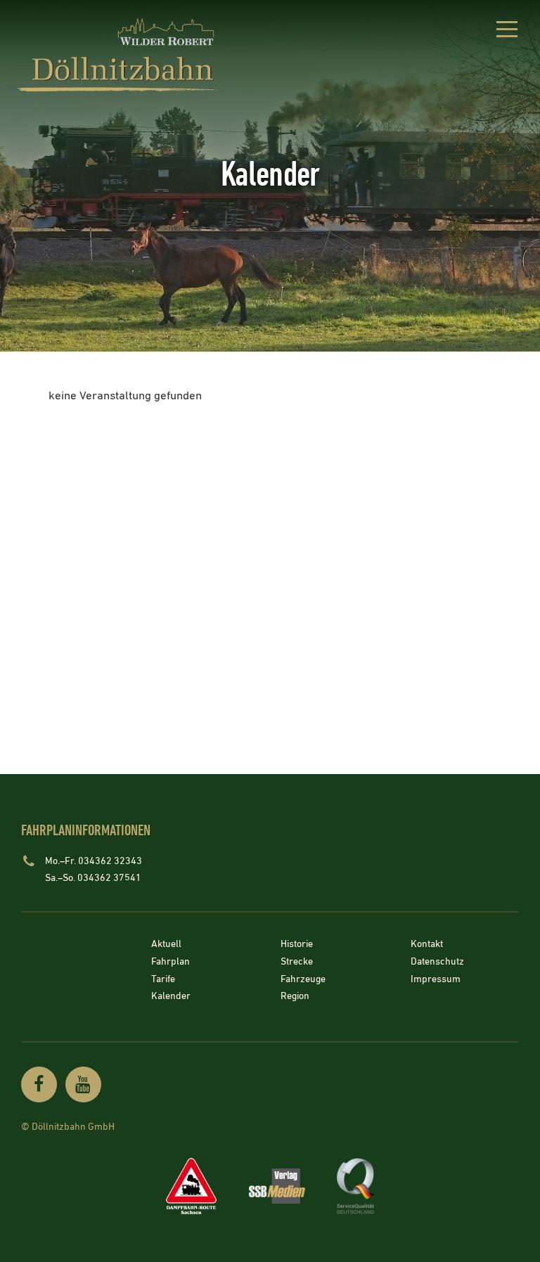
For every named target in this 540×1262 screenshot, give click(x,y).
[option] (270, 176)
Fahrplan (170, 962)
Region (295, 997)
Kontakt (427, 945)
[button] (506, 31)
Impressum (436, 979)
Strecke (297, 962)
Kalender (171, 997)
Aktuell (166, 945)
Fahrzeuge (303, 979)
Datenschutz (437, 962)
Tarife (163, 979)
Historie (297, 945)
